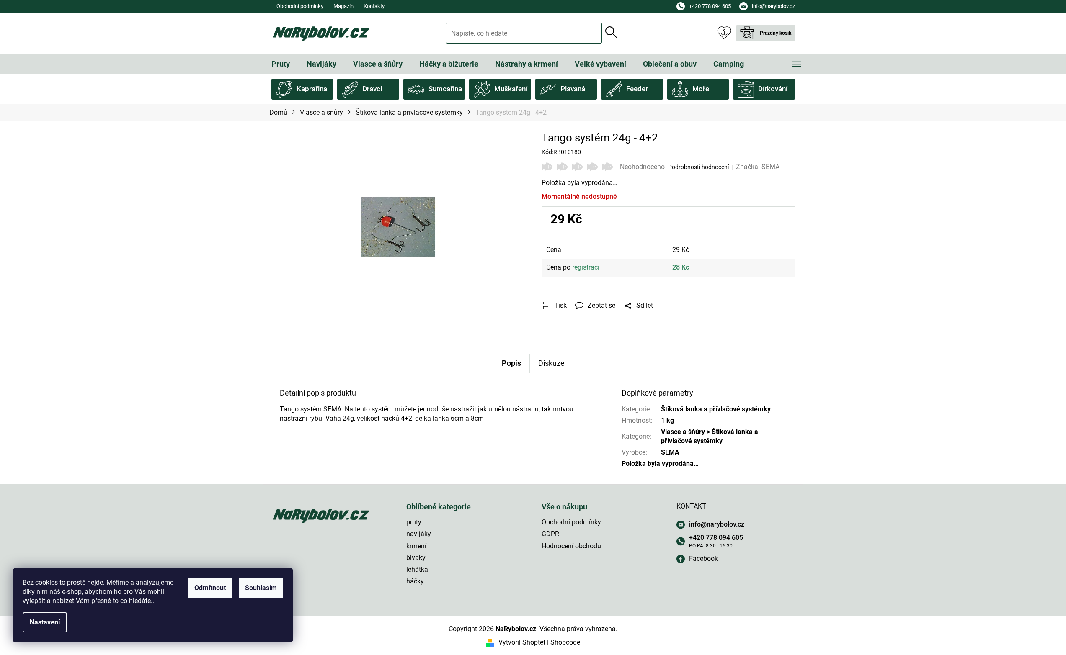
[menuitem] (280, 64)
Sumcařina (445, 89)
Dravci (372, 89)
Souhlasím (261, 588)
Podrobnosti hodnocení (698, 167)
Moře (700, 89)
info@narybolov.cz (716, 524)
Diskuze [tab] (551, 363)
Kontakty (374, 6)
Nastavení (45, 622)
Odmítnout (210, 588)
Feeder (637, 89)
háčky (415, 581)
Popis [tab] (511, 363)
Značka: (757, 167)
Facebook (703, 559)
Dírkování (772, 89)
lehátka (417, 569)
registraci (585, 267)
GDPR (550, 534)
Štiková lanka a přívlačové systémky (716, 409)
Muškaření (510, 89)
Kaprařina (312, 89)
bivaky (416, 558)
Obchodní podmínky (299, 6)
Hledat (611, 32)
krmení (416, 546)
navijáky (418, 534)
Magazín (343, 6)
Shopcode (565, 642)
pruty (413, 522)
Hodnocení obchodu (571, 546)
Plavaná (572, 89)
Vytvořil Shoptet (521, 642)
